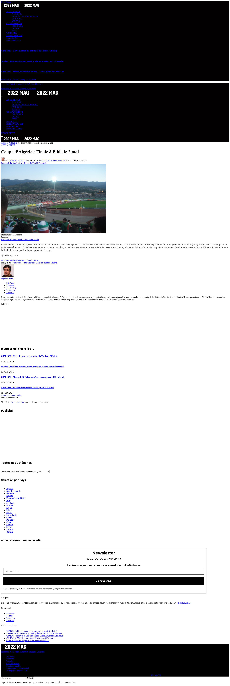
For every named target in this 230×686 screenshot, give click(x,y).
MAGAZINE (12, 38)
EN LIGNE (17, 19)
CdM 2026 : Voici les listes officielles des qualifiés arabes (27, 387)
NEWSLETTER (8, 133)
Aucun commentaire (53, 161)
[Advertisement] (81, 324)
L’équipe (10, 661)
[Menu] (2, 136)
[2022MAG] (33, 95)
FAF (3, 260)
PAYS (14, 31)
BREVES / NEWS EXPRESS (25, 16)
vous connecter (17, 402)
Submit (30, 678)
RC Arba (34, 260)
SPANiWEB (156, 675)
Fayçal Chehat (18, 161)
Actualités (8, 145)
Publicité (10, 659)
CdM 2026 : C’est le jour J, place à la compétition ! (27, 640)
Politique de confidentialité (17, 668)
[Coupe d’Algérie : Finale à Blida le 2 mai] (53, 232)
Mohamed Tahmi (22, 260)
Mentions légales (13, 666)
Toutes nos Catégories (10, 471)
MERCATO (11, 33)
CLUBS (15, 28)
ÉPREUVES (17, 26)
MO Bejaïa (10, 260)
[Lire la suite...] (184, 603)
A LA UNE (17, 14)
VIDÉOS (16, 21)
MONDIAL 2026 (13, 40)
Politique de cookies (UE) (17, 671)
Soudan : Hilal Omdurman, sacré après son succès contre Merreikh (32, 61)
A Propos (10, 656)
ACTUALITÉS (13, 11)
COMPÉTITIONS (14, 23)
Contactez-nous (12, 663)
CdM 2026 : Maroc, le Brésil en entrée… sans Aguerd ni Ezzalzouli (32, 72)
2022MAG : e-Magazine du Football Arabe (23, 84)
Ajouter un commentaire (11, 395)
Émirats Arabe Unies (15, 498)
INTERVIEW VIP (14, 35)
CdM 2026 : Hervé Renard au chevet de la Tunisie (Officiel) (29, 51)
